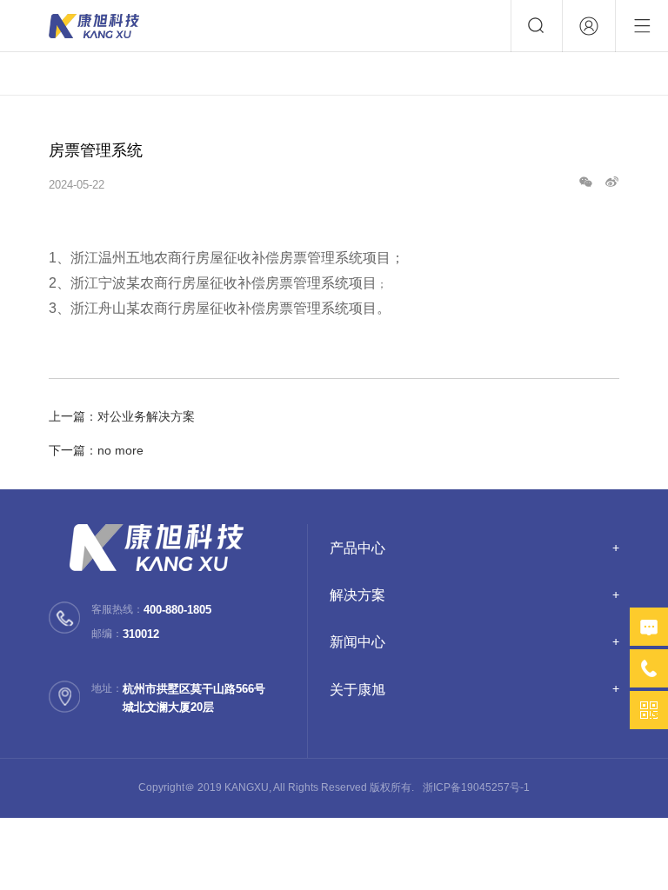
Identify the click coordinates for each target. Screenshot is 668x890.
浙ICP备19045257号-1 (476, 787)
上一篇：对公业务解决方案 (122, 416)
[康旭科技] (93, 26)
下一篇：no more (96, 450)
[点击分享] (612, 184)
